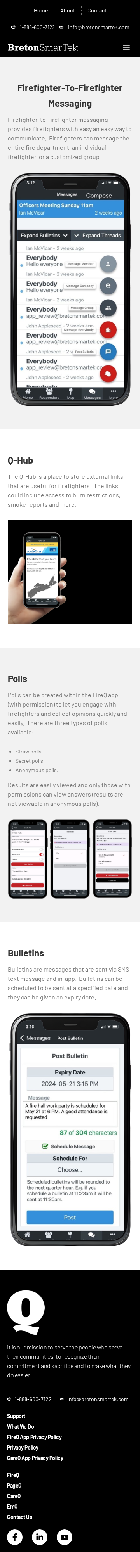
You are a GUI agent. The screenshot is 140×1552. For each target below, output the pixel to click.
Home (41, 10)
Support (16, 1416)
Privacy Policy (22, 1447)
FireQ (13, 1475)
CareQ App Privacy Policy (35, 1458)
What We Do (20, 1426)
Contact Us (19, 1517)
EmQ (12, 1506)
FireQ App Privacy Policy (34, 1437)
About (67, 10)
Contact (97, 10)
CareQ (14, 1496)
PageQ (14, 1485)
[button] (126, 47)
